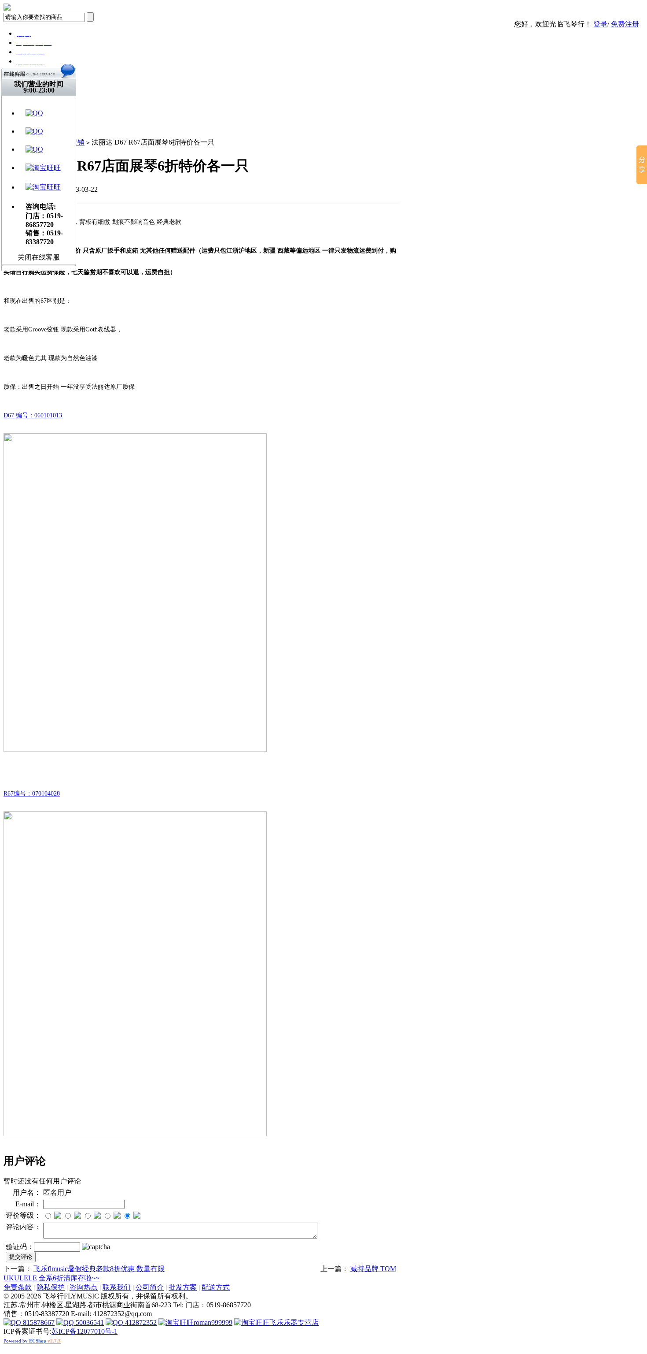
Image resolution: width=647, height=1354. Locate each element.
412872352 (140, 1322)
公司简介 (150, 1287)
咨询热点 (84, 1287)
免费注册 (625, 24)
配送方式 (216, 1287)
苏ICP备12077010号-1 (84, 1331)
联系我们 (117, 1287)
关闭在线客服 (39, 257)
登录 (600, 24)
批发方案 (183, 1287)
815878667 (38, 1322)
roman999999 (213, 1322)
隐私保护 (51, 1287)
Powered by (32, 1340)
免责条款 (18, 1287)
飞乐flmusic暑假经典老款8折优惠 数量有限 (99, 1268)
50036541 (89, 1322)
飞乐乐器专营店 (294, 1322)
